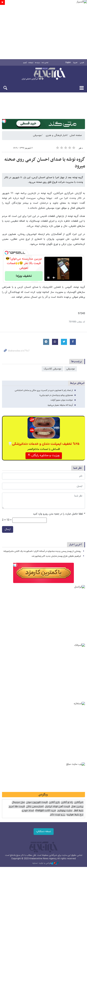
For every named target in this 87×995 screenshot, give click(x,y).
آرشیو (25, 62)
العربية (75, 62)
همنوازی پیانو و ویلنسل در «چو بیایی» (56, 395)
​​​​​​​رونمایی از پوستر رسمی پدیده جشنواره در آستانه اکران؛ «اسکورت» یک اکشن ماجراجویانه (42, 551)
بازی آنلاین (54, 802)
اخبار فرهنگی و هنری (56, 135)
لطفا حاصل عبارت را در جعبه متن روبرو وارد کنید (59, 514)
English (68, 62)
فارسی (82, 62)
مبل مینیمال (18, 802)
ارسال (8, 529)
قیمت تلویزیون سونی (37, 802)
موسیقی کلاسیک (52, 369)
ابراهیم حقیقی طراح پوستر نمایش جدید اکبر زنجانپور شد (56, 556)
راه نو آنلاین (67, 802)
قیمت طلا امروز (16, 807)
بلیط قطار (78, 811)
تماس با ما (45, 62)
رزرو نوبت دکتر (57, 815)
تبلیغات (30, 62)
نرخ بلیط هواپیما (74, 815)
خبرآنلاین (43, 74)
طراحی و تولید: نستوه (41, 863)
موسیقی (37, 135)
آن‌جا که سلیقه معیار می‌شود (60, 405)
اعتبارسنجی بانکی (35, 807)
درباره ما (37, 62)
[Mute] (54, 277)
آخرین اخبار (75, 544)
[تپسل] (4, 121)
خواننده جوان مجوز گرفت (62, 400)
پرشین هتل (77, 807)
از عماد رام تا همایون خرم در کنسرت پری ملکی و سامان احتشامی (44, 390)
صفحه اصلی (76, 135)
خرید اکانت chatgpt (45, 811)
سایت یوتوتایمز (64, 811)
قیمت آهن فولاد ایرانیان (57, 807)
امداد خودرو (28, 811)
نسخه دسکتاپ (43, 831)
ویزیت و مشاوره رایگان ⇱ (43, 455)
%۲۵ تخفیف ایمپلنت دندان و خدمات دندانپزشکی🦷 (43, 444)
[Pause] (48, 277)
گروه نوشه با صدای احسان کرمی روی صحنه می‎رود (44, 162)
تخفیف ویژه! (24, 276)
